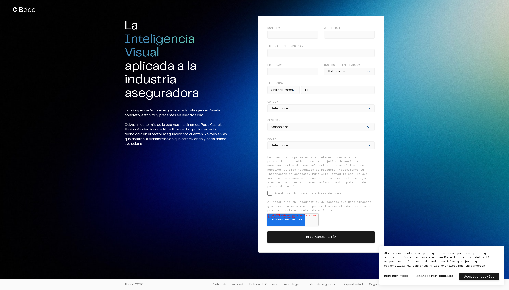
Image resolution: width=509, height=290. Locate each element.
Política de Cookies (263, 284)
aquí (290, 186)
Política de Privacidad (227, 284)
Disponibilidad (353, 284)
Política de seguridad (321, 284)
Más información (471, 265)
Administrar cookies (434, 275)
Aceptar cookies (479, 276)
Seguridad (376, 284)
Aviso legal (291, 284)
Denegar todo (396, 275)
